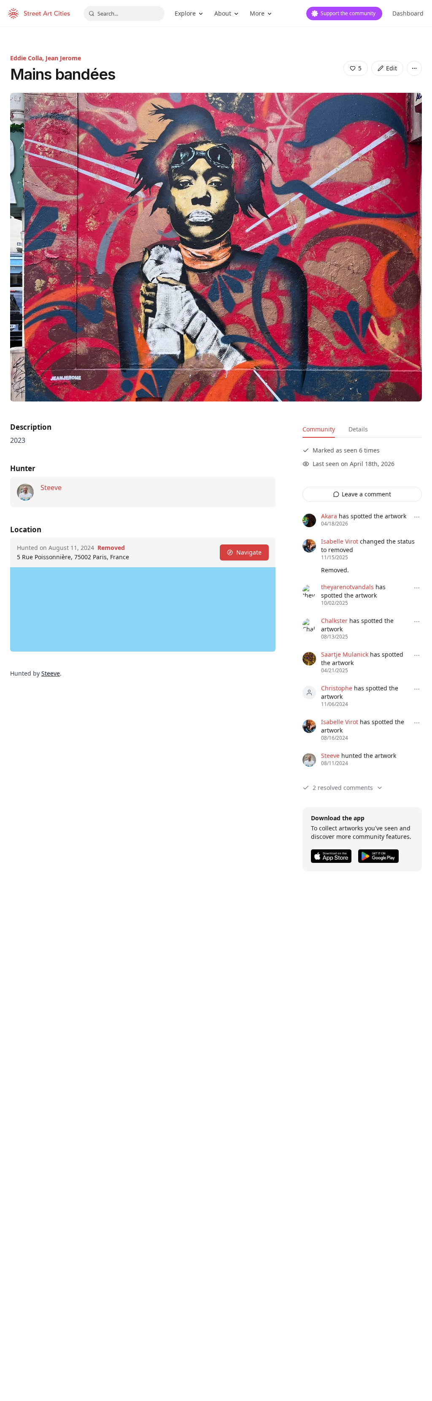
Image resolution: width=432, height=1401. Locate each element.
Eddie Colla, (28, 58)
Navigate (249, 552)
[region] (142, 609)
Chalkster (334, 621)
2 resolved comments (343, 788)
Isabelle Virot (339, 541)
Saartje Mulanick (344, 654)
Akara (329, 516)
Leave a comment (366, 494)
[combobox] (124, 13)
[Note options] (417, 517)
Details (358, 429)
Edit (391, 68)
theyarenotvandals (347, 587)
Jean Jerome (63, 58)
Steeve (51, 487)
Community (318, 429)
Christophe (336, 688)
